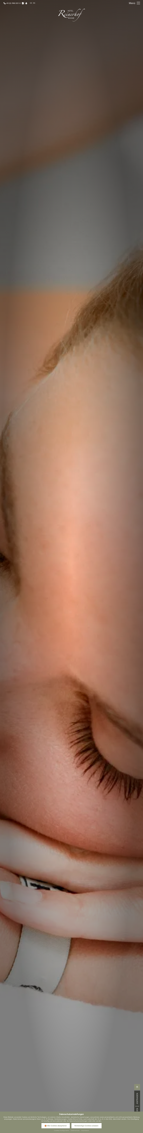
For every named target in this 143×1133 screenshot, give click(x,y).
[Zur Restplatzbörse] (26, 3)
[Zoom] (71, 566)
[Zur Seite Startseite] (71, 15)
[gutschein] (137, 1087)
